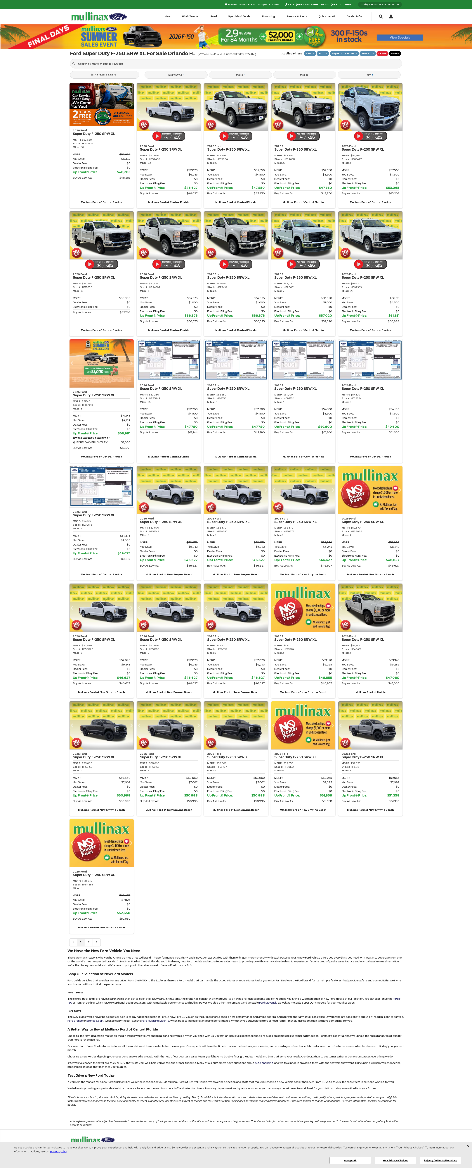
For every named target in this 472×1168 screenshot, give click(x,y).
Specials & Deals (239, 16)
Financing (268, 16)
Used (213, 16)
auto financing (264, 1063)
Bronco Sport (94, 1020)
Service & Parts (297, 16)
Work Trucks (190, 16)
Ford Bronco (75, 1020)
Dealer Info (354, 16)
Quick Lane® (326, 16)
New (168, 16)
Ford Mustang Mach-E (155, 1020)
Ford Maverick (268, 1002)
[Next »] (96, 942)
